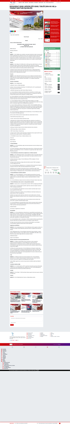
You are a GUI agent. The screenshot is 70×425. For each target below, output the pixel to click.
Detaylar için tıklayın (52, 68)
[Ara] (57, 2)
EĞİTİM (52, 335)
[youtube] (47, 347)
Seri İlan (4, 355)
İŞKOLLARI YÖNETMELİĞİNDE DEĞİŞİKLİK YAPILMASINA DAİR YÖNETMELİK (26, 300)
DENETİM (20, 2)
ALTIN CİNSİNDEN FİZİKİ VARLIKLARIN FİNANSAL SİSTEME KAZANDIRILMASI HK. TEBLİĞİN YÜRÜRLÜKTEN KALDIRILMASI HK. (15, 300)
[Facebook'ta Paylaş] (10, 31)
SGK (44, 2)
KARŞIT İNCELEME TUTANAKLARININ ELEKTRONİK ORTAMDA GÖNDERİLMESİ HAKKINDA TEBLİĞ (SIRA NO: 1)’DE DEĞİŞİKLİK (37, 301)
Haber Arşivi (29, 338)
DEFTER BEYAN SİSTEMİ (43, 335)
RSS (11, 344)
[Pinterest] (13, 340)
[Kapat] (69, 370)
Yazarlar (22, 0)
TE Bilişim (59, 344)
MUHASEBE (36, 2)
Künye (4, 359)
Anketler (4, 358)
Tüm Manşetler (30, 336)
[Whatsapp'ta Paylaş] (13, 31)
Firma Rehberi (5, 354)
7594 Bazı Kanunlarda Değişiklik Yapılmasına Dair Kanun (37, 311)
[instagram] (35, 347)
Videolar (17, 0)
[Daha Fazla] (15, 31)
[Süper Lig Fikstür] (59, 71)
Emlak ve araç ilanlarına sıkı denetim (21, 423)
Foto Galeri (12, 0)
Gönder (12, 324)
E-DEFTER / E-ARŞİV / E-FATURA (55, 336)
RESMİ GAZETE (41, 2)
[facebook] (12, 347)
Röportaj (4, 356)
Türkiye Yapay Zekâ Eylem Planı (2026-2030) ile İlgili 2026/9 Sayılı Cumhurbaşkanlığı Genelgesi (26, 311)
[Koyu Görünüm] (58, 2)
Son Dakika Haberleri (31, 337)
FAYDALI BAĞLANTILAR (49, 2)
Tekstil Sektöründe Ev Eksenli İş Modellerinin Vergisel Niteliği (48, 423)
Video (4, 352)
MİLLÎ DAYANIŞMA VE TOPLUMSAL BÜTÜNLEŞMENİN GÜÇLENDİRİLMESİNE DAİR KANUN (15, 311)
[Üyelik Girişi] (59, 1)
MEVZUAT (26, 2)
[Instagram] (14, 340)
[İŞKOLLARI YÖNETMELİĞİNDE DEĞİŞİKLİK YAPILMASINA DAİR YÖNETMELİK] (26, 295)
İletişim (4, 360)
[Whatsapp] (17, 340)
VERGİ (23, 2)
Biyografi (4, 357)
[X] (11, 340)
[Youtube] (16, 340)
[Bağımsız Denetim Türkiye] (13, 2)
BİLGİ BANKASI (31, 2)
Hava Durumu (30, 333)
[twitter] (24, 347)
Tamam (37, 370)
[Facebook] (10, 340)
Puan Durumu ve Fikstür (31, 335)
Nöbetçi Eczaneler (7, 362)
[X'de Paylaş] (12, 31)
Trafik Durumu (30, 334)
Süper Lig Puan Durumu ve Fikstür (9, 365)
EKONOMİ (41, 336)
